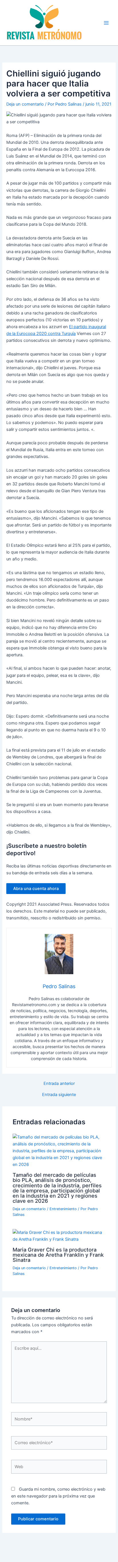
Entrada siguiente (59, 1095)
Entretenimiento (63, 1209)
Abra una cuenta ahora (36, 888)
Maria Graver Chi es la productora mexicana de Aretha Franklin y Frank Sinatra (58, 1254)
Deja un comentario (25, 104)
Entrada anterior (59, 1083)
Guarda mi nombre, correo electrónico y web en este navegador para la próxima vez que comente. (58, 1496)
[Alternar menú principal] (106, 23)
